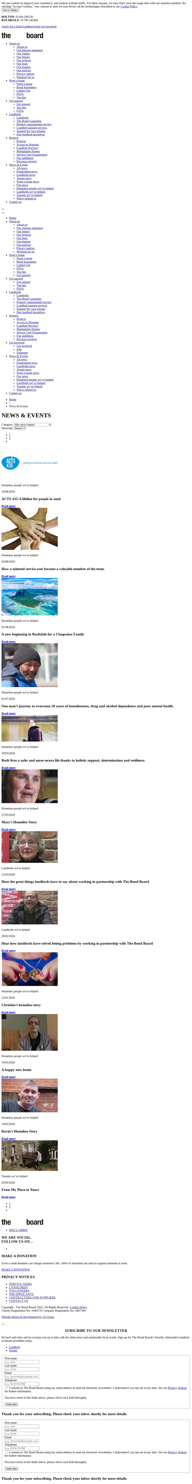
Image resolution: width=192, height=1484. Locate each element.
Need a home (17, 80)
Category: (7, 424)
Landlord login (32, 26)
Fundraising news (27, 171)
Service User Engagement (31, 154)
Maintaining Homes (28, 151)
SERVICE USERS (20, 1284)
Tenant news (24, 178)
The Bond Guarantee (28, 121)
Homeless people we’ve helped (34, 188)
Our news (22, 185)
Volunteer (22, 352)
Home (12, 218)
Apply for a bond (12, 26)
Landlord (14, 1347)
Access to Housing (27, 144)
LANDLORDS (18, 1287)
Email (7, 1373)
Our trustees (23, 67)
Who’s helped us (26, 198)
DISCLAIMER (18, 1230)
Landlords (15, 114)
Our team (22, 63)
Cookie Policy (129, 6)
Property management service (33, 124)
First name (10, 1358)
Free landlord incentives (30, 134)
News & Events (18, 164)
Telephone (10, 1380)
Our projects (23, 60)
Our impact (23, 57)
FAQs (20, 94)
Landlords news (25, 174)
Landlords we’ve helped (30, 191)
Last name (10, 1365)
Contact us (15, 201)
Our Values (23, 53)
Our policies (23, 70)
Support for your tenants (30, 131)
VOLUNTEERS (19, 1290)
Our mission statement (29, 50)
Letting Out (23, 90)
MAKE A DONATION (16, 1269)
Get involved (48, 26)
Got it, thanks (10, 10)
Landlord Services (27, 148)
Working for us (25, 77)
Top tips (21, 97)
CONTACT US (18, 1300)
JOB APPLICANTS (21, 1294)
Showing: (7, 428)
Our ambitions (24, 158)
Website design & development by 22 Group (28, 1317)
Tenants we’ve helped (29, 195)
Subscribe (11, 1404)
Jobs (19, 349)
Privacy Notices (177, 1387)
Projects (13, 137)
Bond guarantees (26, 87)
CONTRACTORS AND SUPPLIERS (32, 1297)
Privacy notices (25, 73)
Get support (16, 100)
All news (21, 168)
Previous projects (26, 161)
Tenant (13, 1350)
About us (14, 43)
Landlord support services (31, 127)
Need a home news (27, 181)
